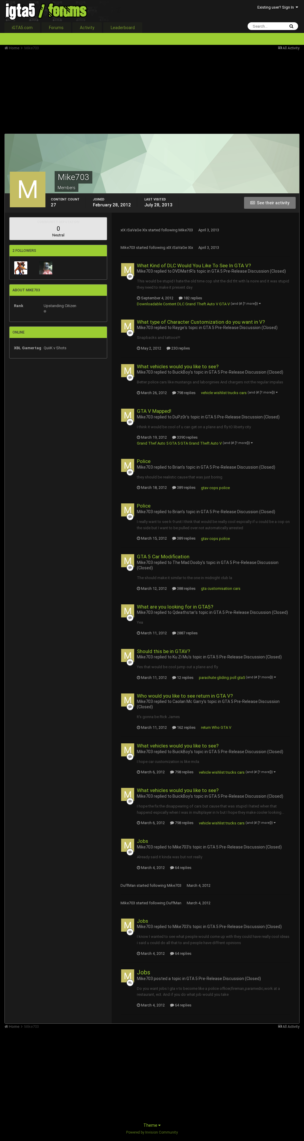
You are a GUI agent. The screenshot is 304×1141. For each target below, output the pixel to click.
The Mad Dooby (187, 562)
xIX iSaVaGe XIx (134, 230)
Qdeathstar (183, 612)
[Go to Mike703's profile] (127, 269)
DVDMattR (182, 271)
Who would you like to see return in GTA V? (185, 696)
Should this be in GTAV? (163, 651)
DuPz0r (179, 417)
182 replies (192, 298)
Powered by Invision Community (152, 1132)
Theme (150, 1125)
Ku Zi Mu (180, 657)
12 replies (185, 677)
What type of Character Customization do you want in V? (201, 322)
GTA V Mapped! (154, 411)
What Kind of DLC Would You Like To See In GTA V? (194, 265)
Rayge (178, 327)
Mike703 (185, 230)
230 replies (180, 348)
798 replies (186, 393)
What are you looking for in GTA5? (175, 607)
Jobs (142, 841)
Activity (87, 27)
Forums (56, 27)
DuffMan (128, 885)
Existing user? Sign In (276, 7)
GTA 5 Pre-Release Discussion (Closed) (248, 271)
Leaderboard (123, 27)
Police (144, 461)
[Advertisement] (73, 92)
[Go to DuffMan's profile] (20, 267)
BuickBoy (181, 372)
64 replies (182, 867)
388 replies (186, 588)
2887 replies (187, 633)
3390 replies (187, 437)
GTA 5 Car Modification (163, 557)
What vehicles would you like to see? (177, 366)
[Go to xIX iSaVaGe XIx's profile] (45, 267)
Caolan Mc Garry (187, 701)
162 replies (186, 727)
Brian (177, 467)
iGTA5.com (22, 27)
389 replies (186, 487)
